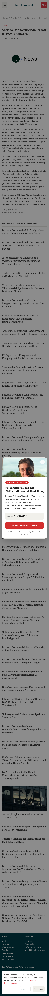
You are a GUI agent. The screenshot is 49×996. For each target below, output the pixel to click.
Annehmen (38, 989)
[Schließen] (42, 462)
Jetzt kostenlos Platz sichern (24, 525)
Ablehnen (25, 989)
